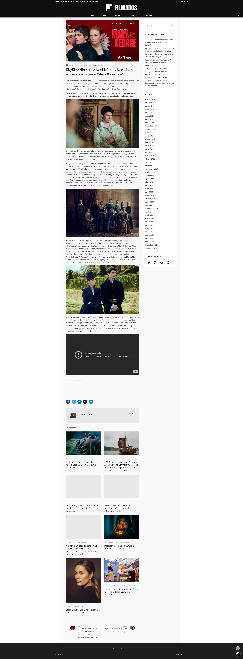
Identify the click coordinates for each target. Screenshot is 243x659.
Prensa (57, 1)
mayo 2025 (149, 149)
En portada (84, 65)
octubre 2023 (150, 212)
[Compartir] (68, 402)
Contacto (64, 1)
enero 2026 (149, 122)
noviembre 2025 (151, 129)
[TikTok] (187, 1)
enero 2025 (149, 162)
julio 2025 (149, 142)
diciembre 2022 (151, 245)
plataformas (80, 381)
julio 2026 (149, 103)
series (91, 381)
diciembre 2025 (151, 126)
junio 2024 (149, 185)
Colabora (71, 1)
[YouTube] (184, 1)
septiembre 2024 (151, 175)
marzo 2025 (149, 155)
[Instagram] (182, 1)
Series (105, 15)
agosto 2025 (150, 139)
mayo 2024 (149, 189)
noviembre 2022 (151, 248)
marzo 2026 (149, 116)
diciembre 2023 (151, 205)
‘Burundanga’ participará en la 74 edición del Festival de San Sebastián (82, 508)
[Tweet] (74, 402)
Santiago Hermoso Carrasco (111, 585)
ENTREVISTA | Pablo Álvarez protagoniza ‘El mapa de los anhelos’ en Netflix (118, 508)
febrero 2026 (150, 119)
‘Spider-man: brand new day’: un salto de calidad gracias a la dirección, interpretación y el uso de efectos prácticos (82, 550)
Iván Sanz (71, 65)
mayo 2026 (149, 109)
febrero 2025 (150, 159)
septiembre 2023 (151, 215)
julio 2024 (149, 182)
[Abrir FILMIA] (238, 654)
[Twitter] (179, 1)
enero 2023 (149, 241)
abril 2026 (149, 112)
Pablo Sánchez (70, 459)
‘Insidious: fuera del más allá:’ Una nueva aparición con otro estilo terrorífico (82, 465)
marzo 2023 (149, 235)
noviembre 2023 (151, 208)
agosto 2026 (150, 99)
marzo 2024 (149, 195)
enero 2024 (149, 202)
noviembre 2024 (151, 169)
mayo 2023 (149, 228)
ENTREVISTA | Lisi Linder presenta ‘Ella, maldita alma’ (83, 611)
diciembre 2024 (151, 165)
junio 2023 (149, 225)
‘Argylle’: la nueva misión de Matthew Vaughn (116, 629)
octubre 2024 (150, 172)
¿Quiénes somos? (80, 1)
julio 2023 (149, 222)
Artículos (148, 15)
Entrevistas (133, 15)
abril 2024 (149, 192)
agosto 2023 (150, 218)
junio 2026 (149, 106)
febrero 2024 (150, 198)
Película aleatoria (92, 1)
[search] (172, 25)
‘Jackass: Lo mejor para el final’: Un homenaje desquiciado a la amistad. (121, 592)
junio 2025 (149, 146)
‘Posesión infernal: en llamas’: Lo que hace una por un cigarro (120, 547)
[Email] (85, 402)
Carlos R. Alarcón (108, 542)
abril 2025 (149, 152)
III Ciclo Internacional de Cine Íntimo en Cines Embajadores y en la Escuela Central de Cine (88, 632)
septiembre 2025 (151, 136)
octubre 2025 (150, 132)
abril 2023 (149, 232)
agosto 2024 (150, 179)
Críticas (117, 15)
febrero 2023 (150, 238)
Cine (92, 15)
